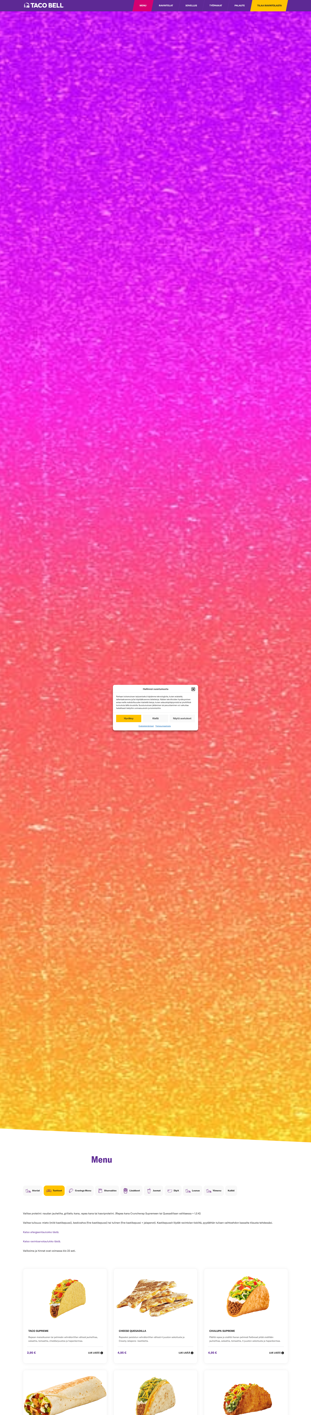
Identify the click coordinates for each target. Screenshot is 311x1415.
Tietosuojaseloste (163, 726)
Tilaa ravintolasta (269, 6)
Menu (143, 6)
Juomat (157, 1191)
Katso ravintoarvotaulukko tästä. (42, 1241)
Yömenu (217, 1191)
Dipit (176, 1191)
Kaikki (231, 1191)
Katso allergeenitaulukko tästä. (41, 1232)
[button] (193, 689)
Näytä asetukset (182, 718)
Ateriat (36, 1191)
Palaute (240, 6)
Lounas (196, 1191)
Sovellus (191, 6)
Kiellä (155, 718)
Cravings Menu (83, 1191)
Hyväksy (128, 718)
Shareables (110, 1191)
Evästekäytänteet (146, 726)
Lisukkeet (134, 1191)
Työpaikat (215, 6)
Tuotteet (57, 1191)
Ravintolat (166, 6)
